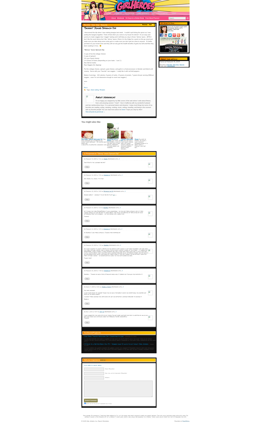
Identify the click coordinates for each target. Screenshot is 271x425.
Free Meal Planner (152, 18)
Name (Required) (109, 368)
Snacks (104, 25)
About (113, 18)
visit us (102, 312)
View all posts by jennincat (95, 112)
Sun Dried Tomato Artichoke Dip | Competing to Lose (104, 336)
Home (108, 13)
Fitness (118, 13)
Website (107, 377)
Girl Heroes (143, 13)
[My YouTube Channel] (166, 36)
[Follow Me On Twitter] (170, 36)
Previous (144, 24)
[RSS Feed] (179, 36)
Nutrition (129, 13)
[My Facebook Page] (162, 36)
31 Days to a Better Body (134, 18)
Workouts (120, 18)
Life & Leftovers (160, 13)
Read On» (170, 31)
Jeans (137, 139)
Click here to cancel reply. (93, 365)
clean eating (95, 90)
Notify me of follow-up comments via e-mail (99, 403)
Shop (173, 13)
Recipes (87, 25)
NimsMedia (185, 421)
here (123, 109)
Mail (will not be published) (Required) (116, 373)
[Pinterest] (175, 36)
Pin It (85, 87)
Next (150, 24)
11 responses (171, 66)
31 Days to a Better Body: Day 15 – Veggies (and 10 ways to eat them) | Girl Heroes (116, 344)
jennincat (107, 175)
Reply (87, 167)
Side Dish (95, 25)
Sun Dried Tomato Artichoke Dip (91, 139)
